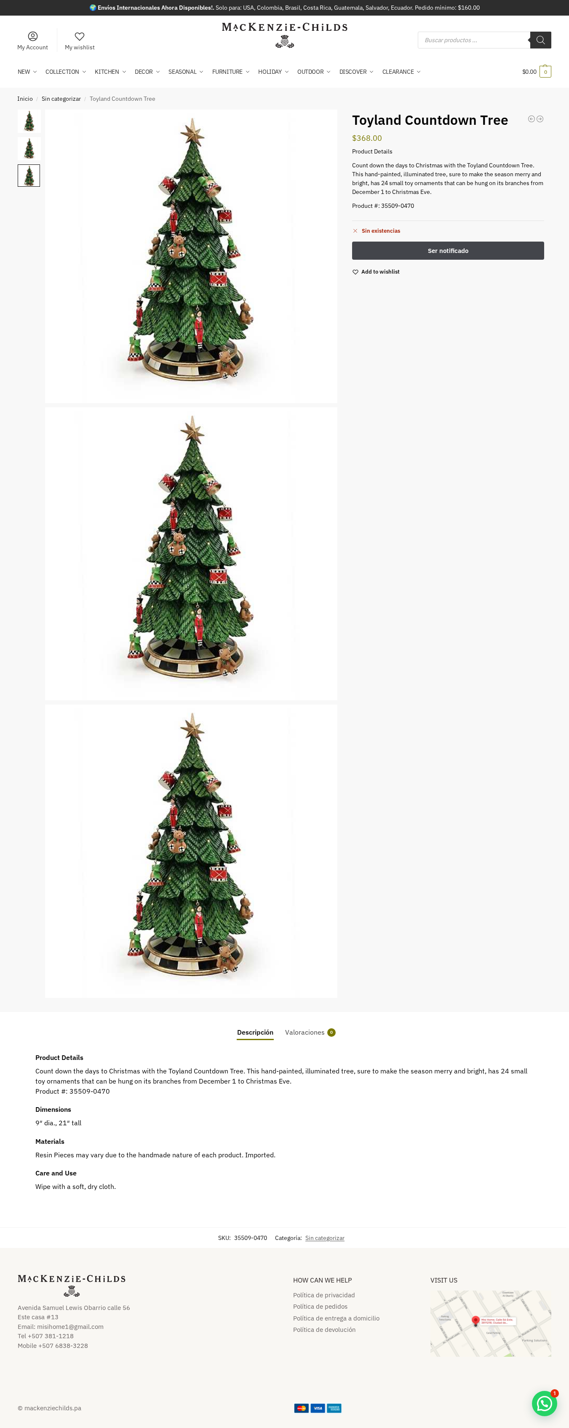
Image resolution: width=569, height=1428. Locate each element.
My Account (32, 47)
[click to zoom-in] (191, 256)
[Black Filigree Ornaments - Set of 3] (540, 119)
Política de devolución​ (324, 1330)
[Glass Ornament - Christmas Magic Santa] (531, 119)
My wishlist (80, 47)
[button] (537, 72)
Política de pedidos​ (320, 1306)
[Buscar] (540, 40)
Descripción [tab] (255, 1032)
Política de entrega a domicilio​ (336, 1318)
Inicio (25, 98)
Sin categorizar (61, 98)
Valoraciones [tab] (309, 1032)
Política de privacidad (324, 1295)
